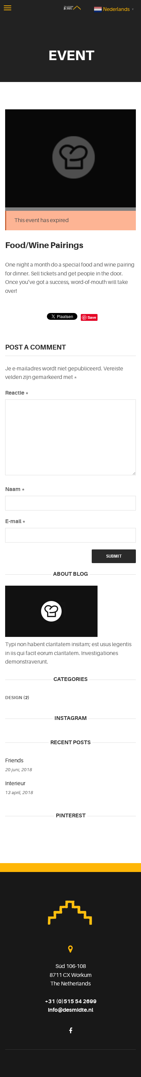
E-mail (15, 521)
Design (13, 697)
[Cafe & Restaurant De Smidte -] (72, 7)
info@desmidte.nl (70, 1010)
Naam (15, 489)
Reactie (17, 393)
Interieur (15, 783)
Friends (14, 761)
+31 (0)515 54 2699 (71, 1001)
